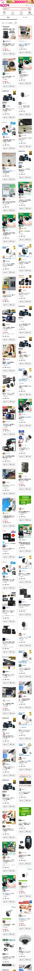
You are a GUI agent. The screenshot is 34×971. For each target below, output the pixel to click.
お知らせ (21, 13)
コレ (6, 53)
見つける (13, 13)
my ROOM (29, 13)
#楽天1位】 (6, 424)
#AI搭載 (8, 363)
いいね (13, 53)
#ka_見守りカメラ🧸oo (8, 893)
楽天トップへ (29, 5)
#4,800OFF (28, 417)
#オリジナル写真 (23, 44)
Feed (4, 13)
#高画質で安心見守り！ (8, 171)
